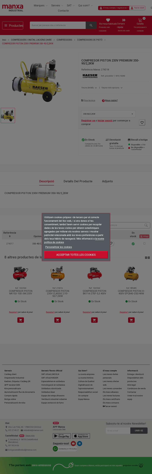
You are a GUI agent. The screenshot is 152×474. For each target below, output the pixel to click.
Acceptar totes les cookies (76, 254)
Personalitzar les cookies (58, 247)
